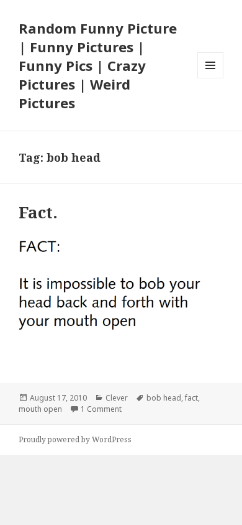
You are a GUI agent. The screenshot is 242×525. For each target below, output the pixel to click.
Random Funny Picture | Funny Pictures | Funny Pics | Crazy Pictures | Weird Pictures (98, 65)
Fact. (38, 212)
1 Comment (101, 409)
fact (191, 398)
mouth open (40, 409)
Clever (116, 398)
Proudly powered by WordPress (75, 439)
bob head (163, 398)
